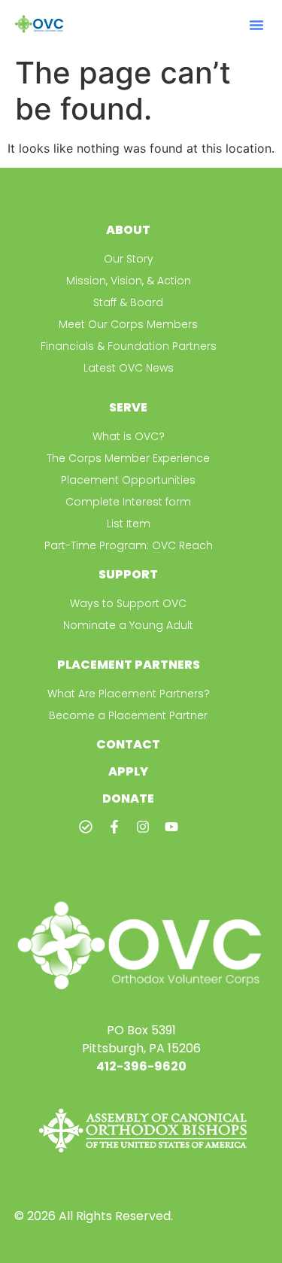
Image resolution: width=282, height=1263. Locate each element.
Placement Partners (128, 664)
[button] (256, 25)
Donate (128, 798)
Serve (128, 407)
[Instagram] (143, 826)
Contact (128, 744)
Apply (128, 771)
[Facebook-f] (114, 826)
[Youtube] (171, 826)
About (128, 229)
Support (128, 574)
